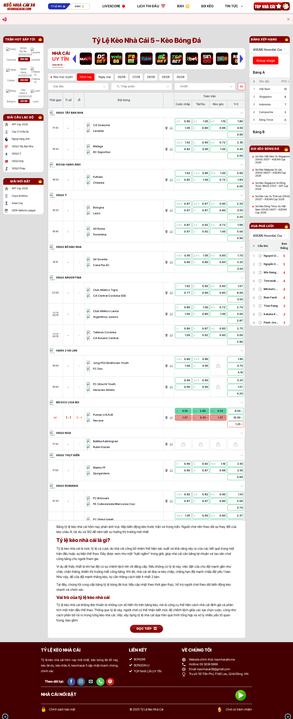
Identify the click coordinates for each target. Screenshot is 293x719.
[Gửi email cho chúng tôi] (91, 682)
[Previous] (74, 59)
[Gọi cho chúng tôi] (100, 682)
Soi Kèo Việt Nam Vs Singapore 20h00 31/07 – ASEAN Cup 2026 (272, 159)
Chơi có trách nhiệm (239, 709)
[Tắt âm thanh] (241, 86)
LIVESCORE (112, 6)
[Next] (241, 59)
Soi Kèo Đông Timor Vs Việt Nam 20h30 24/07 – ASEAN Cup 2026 (271, 209)
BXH (180, 6)
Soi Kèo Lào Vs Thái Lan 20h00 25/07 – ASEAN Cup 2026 (272, 198)
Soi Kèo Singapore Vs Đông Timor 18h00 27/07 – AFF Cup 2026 (271, 186)
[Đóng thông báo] (288, 19)
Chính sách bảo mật (62, 709)
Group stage (265, 60)
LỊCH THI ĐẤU (148, 6)
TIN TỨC (231, 6)
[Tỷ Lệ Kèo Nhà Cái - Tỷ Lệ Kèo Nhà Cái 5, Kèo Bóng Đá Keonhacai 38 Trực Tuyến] (19, 6)
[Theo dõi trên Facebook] (71, 682)
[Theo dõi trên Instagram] (81, 682)
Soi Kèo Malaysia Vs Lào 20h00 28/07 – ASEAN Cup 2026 (270, 172)
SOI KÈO (207, 6)
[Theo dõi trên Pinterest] (110, 682)
